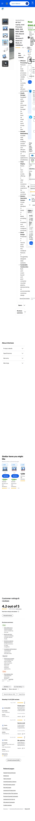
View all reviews (7, 615)
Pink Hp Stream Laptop (9, 784)
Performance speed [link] (9, 658)
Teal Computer (7, 778)
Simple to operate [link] (8, 641)
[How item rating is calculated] (18, 611)
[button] (20, 55)
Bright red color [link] (8, 634)
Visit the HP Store (20, 20)
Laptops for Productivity (9, 790)
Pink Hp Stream (7, 787)
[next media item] (10, 41)
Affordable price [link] (8, 627)
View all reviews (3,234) (13, 760)
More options (32, 179)
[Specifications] (22, 353)
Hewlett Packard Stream (9, 772)
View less (11, 679)
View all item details (25, 298)
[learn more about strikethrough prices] (32, 28)
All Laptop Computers (9, 802)
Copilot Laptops (7, 805)
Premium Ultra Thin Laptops (10, 793)
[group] (23, 48)
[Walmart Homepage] (6, 3)
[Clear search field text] (23, 3)
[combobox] (19, 3)
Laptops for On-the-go (9, 799)
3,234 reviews (18, 608)
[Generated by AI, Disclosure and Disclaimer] (8, 681)
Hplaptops (6, 775)
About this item (8, 343)
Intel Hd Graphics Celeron (9, 781)
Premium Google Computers (10, 796)
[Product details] (22, 348)
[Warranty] (22, 358)
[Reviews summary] (25, 47)
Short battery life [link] (8, 674)
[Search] (27, 3)
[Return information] (29, 56)
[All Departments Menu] (2, 3)
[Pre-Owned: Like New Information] (30, 74)
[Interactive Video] (5, 22)
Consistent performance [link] (10, 649)
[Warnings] (22, 363)
